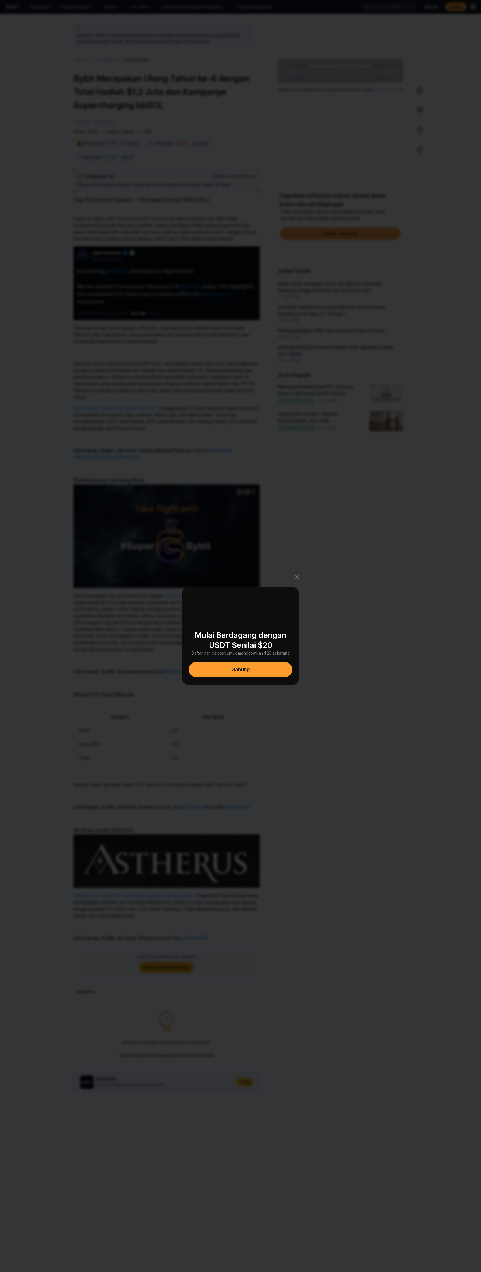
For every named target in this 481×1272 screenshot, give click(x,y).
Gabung (240, 669)
